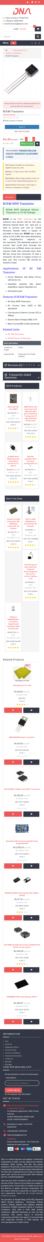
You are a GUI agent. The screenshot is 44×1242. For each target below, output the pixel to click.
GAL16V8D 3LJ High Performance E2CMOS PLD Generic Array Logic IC (22, 946)
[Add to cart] (13, 710)
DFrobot (10, 1202)
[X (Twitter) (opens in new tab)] (35, 43)
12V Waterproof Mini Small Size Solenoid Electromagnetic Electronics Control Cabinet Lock (31, 572)
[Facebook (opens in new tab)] (32, 43)
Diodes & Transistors (14, 53)
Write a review (9, 121)
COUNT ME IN (13, 1090)
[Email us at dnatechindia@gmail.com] (4, 24)
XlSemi (12, 1204)
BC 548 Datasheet (16, 334)
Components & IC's (19, 50)
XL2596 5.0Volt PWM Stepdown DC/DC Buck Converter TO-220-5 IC (13, 461)
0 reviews (19, 121)
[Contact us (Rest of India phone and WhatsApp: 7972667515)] (4, 18)
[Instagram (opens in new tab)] (39, 43)
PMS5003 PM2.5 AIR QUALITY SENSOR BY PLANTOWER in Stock (22, 154)
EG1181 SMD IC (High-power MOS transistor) (22, 789)
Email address (11, 1078)
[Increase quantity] (34, 139)
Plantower (19, 1202)
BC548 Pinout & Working (19, 338)
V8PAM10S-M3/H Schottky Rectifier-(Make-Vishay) (22, 894)
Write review (22, 756)
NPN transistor (25, 219)
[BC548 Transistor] (22, 79)
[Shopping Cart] (36, 2)
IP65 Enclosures (21, 1212)
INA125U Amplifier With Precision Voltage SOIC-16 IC (30, 461)
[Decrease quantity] (26, 139)
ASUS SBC (30, 1199)
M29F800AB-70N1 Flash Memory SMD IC (22, 997)
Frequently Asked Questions (18, 376)
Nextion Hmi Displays (25, 1204)
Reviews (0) (15, 365)
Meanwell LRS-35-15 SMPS (13, 408)
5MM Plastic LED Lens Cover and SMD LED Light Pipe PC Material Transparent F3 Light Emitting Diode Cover (30, 414)
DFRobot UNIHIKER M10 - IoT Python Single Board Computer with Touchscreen (13, 623)
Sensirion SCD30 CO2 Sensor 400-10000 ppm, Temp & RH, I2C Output (13, 523)
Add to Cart (28, 144)
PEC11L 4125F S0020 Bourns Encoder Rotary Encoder (30, 522)
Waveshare (30, 1202)
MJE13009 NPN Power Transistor (22, 737)
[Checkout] (39, 2)
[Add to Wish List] (37, 144)
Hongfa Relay (20, 1199)
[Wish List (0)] (32, 2)
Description (9, 197)
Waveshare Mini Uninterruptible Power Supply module (22, 842)
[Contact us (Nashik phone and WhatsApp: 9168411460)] (4, 21)
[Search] (38, 36)
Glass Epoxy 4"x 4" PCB (22, 685)
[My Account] (28, 2)
